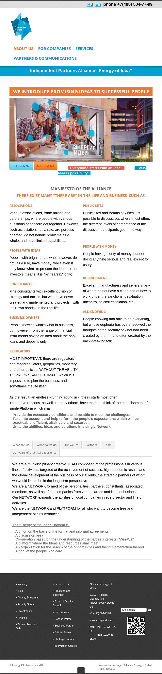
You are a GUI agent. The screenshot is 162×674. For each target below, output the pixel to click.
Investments (25, 611)
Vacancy (23, 584)
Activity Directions (28, 597)
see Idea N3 (45, 166)
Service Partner (63, 618)
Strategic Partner (64, 639)
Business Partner (64, 625)
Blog (20, 590)
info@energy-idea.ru (100, 620)
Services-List (62, 584)
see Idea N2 (21, 166)
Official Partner (63, 632)
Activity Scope (26, 604)
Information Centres (66, 645)
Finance (22, 617)
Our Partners (62, 612)
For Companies (54, 48)
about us (23, 48)
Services (84, 48)
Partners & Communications (45, 58)
